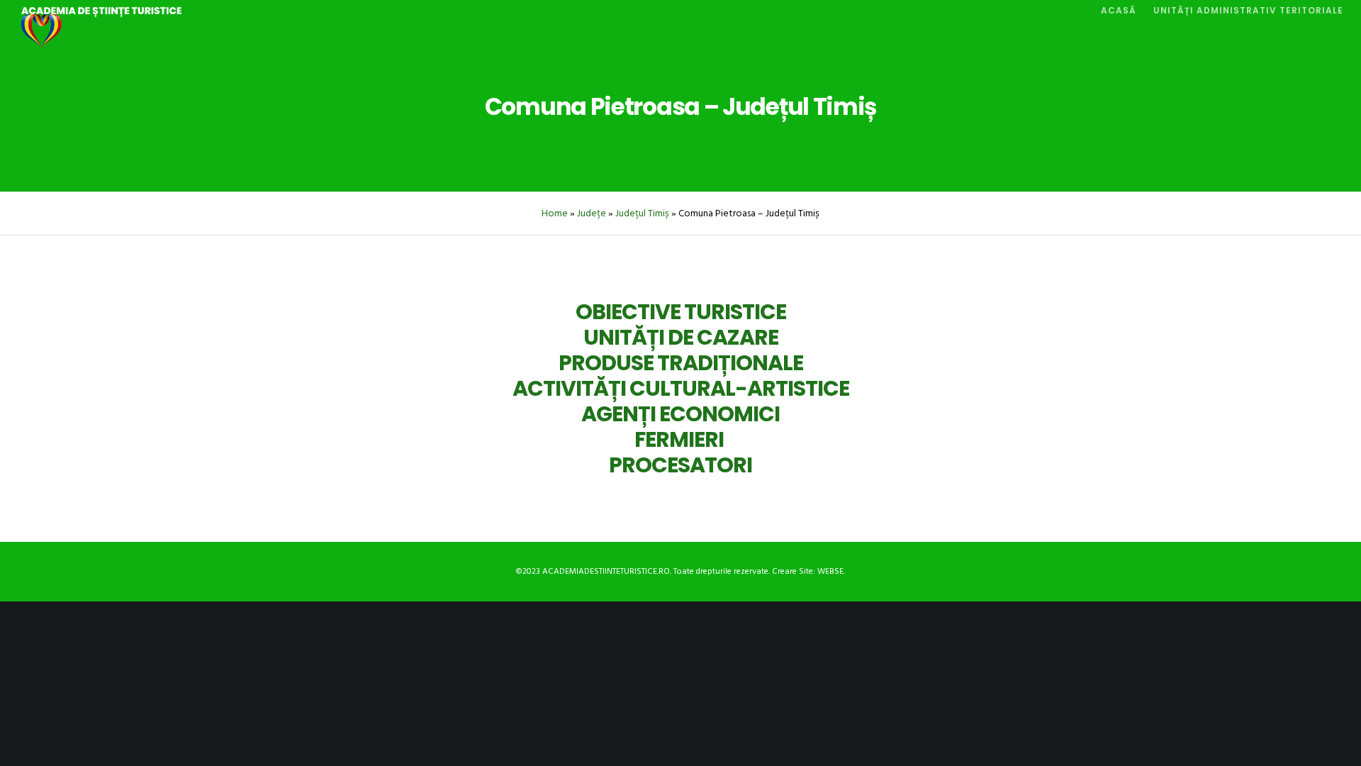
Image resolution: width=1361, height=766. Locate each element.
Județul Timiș (642, 213)
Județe (591, 213)
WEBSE (830, 571)
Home (555, 213)
